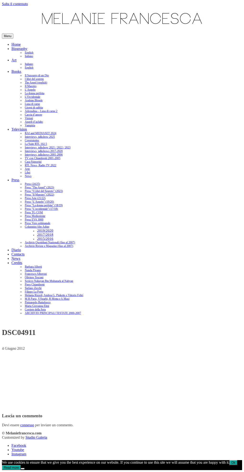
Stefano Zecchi (33, 288)
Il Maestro (30, 86)
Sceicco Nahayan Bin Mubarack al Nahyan (49, 281)
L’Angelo (30, 89)
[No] (23, 468)
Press (15, 180)
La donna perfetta (34, 93)
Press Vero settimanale (37, 223)
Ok (233, 462)
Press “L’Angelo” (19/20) (39, 201)
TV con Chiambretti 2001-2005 (42, 158)
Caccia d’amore (33, 114)
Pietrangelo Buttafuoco (38, 302)
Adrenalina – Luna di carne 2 (41, 111)
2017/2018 (45, 234)
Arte (27, 169)
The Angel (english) (36, 82)
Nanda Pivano (33, 270)
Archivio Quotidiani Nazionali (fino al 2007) (50, 242)
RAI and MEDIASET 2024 (40, 133)
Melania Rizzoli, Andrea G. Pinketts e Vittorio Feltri (54, 295)
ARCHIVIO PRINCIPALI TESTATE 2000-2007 (53, 313)
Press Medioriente (35, 216)
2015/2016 (45, 239)
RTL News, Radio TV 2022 (40, 165)
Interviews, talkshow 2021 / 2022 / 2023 (48, 147)
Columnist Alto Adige (37, 226)
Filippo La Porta (34, 291)
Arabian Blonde (34, 100)
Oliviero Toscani (34, 277)
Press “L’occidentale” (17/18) (41, 209)
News (28, 176)
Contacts (18, 254)
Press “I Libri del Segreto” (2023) (44, 191)
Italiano (29, 56)
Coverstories (32, 140)
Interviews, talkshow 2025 (40, 136)
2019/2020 (45, 230)
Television (19, 129)
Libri (27, 172)
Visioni (29, 118)
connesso (27, 425)
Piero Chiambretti (35, 284)
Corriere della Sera (35, 309)
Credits (16, 263)
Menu (7, 36)
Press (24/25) (32, 184)
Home (16, 44)
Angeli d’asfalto (34, 121)
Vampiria (30, 125)
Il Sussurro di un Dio (37, 75)
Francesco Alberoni (36, 273)
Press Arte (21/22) (35, 198)
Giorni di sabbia (34, 107)
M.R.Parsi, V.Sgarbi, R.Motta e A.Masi (47, 298)
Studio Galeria (36, 437)
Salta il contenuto (15, 4)
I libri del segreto (34, 79)
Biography (19, 49)
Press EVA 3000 (34, 219)
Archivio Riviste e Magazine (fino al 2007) (49, 246)
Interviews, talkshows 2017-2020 (44, 151)
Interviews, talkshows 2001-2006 (44, 154)
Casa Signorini (33, 161)
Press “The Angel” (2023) (39, 187)
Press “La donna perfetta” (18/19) (44, 205)
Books (16, 71)
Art (13, 60)
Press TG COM (34, 212)
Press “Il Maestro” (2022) (39, 194)
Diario (16, 250)
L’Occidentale (32, 96)
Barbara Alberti (33, 266)
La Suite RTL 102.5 (36, 144)
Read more (11, 467)
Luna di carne (32, 104)
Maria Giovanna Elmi (37, 306)
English (29, 52)
